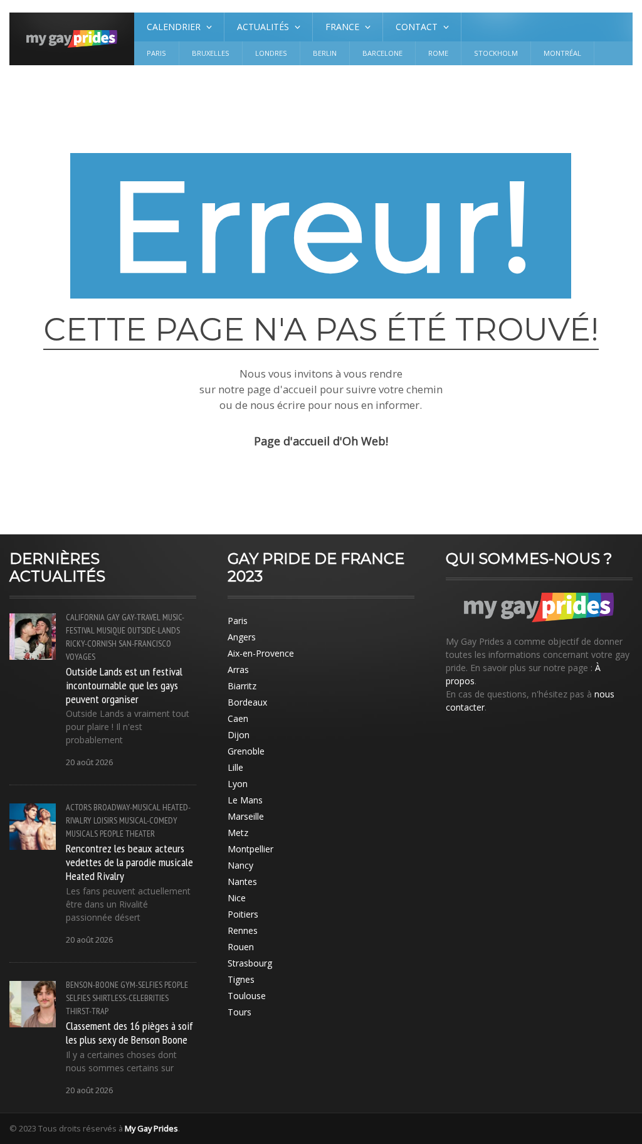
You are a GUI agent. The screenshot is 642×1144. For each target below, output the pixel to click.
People (112, 833)
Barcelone (382, 53)
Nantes (242, 881)
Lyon (238, 784)
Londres (271, 53)
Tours (239, 1012)
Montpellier (250, 849)
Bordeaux (247, 702)
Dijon (239, 735)
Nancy (240, 865)
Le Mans (245, 800)
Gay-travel (141, 617)
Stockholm (496, 53)
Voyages (80, 656)
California (85, 617)
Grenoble (246, 751)
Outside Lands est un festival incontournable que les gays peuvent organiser (124, 685)
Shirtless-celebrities (130, 998)
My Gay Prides (151, 1128)
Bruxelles (210, 53)
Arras (238, 669)
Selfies (78, 998)
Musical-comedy (148, 820)
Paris (156, 53)
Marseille (246, 816)
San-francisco (144, 643)
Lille (235, 767)
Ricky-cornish (91, 643)
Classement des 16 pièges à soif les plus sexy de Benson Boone (129, 1032)
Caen (238, 718)
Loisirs (105, 820)
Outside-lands (153, 630)
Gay (113, 617)
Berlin (325, 53)
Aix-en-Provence (261, 653)
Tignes (241, 979)
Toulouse (247, 996)
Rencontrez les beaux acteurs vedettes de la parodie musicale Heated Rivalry (129, 861)
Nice (237, 898)
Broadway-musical (126, 807)
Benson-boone (92, 984)
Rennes (243, 930)
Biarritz (242, 686)
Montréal (562, 53)
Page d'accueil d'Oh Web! (321, 441)
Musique (111, 630)
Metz (238, 833)
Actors (79, 807)
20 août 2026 (89, 762)
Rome (438, 53)
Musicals (82, 833)
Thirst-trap (87, 1011)
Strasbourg (250, 963)
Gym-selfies (141, 984)
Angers (242, 637)
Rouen (241, 947)
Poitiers (243, 914)
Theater (140, 833)
